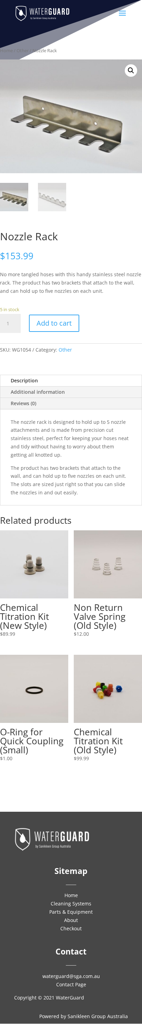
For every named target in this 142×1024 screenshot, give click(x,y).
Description (24, 380)
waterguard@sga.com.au (71, 976)
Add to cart (54, 323)
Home (6, 50)
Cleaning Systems (71, 903)
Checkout (71, 928)
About (71, 920)
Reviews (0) (23, 403)
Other (23, 50)
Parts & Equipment (71, 912)
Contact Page (71, 984)
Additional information (38, 392)
